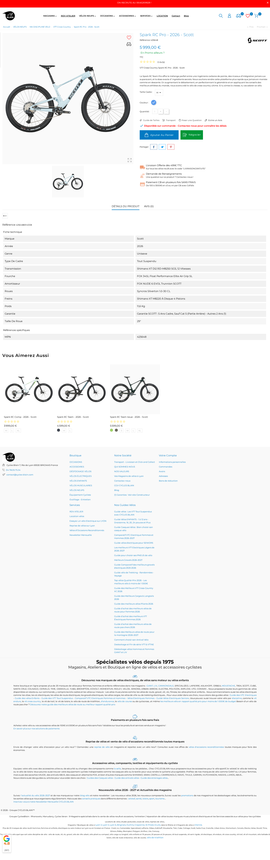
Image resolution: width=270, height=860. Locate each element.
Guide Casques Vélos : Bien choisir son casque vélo (133, 529)
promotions (187, 795)
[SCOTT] (257, 40)
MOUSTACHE (228, 685)
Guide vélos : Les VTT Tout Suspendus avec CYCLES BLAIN (133, 513)
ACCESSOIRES (127, 16)
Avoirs (162, 471)
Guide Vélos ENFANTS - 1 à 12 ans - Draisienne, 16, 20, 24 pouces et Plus (132, 521)
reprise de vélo (102, 747)
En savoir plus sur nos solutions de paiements (36, 728)
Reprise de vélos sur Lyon (82, 525)
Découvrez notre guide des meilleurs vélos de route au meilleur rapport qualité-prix (72, 704)
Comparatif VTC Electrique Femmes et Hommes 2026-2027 (133, 536)
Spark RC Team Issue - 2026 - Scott (129, 417)
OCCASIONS (107, 16)
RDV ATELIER (68, 16)
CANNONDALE (166, 685)
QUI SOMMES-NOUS (124, 466)
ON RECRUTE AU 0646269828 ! (134, 2)
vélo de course (124, 701)
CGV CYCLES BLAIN (124, 485)
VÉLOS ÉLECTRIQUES (81, 476)
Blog (186, 16)
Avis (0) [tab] (149, 206)
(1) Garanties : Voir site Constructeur (132, 495)
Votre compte (168, 455)
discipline (237, 698)
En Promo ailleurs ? (153, 52)
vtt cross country (32, 701)
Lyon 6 (113, 825)
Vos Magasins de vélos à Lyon (129, 476)
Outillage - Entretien (80, 499)
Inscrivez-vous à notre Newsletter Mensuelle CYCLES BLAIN (43, 801)
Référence (145, 40)
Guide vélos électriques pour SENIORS (133, 543)
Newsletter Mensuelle (81, 535)
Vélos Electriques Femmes (140, 698)
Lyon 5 (105, 825)
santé (139, 798)
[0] (238, 16)
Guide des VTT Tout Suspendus (57, 698)
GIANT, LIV (152, 685)
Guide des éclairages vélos (154, 778)
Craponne (140, 825)
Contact (176, 16)
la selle (117, 768)
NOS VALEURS (121, 471)
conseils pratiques (91, 798)
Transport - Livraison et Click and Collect (134, 462)
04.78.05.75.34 (13, 470)
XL (18, 430)
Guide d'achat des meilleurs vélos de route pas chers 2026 (133, 625)
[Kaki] (116, 430)
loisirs (145, 798)
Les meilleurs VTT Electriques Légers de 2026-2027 (134, 549)
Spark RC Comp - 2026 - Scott (20, 417)
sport (151, 798)
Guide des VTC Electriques (243, 695)
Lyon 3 (98, 825)
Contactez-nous (122, 480)
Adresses (163, 476)
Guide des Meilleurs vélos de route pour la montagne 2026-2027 (134, 633)
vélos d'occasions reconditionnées (206, 747)
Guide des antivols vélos (127, 778)
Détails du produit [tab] (125, 206)
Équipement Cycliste (80, 495)
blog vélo (85, 795)
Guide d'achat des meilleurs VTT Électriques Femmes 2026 (130, 618)
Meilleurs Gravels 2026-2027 (128, 560)
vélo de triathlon (155, 837)
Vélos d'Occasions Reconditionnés (87, 530)
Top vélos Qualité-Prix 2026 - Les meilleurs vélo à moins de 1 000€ (131, 582)
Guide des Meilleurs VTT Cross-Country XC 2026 (133, 590)
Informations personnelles (172, 462)
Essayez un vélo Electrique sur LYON (88, 521)
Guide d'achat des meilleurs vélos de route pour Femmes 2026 (133, 610)
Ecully (158, 825)
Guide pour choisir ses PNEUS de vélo (133, 555)
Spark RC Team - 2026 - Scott (73, 417)
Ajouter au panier (162, 135)
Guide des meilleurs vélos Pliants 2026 (133, 604)
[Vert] (111, 430)
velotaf (131, 798)
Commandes (165, 466)
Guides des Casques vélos (100, 778)
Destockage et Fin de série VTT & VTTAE (134, 644)
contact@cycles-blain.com (19, 474)
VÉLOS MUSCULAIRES (81, 485)
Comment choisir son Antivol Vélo (131, 639)
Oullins (130, 825)
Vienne (198, 825)
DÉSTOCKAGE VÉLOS (80, 471)
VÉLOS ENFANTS (78, 480)
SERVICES (146, 16)
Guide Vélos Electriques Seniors (172, 698)
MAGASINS (50, 16)
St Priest (149, 825)
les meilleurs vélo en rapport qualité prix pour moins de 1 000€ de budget (198, 701)
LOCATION (162, 16)
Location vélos (77, 516)
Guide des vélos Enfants (27, 698)
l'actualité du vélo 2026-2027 (35, 795)
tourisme (160, 798)
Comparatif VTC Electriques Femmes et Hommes (100, 698)
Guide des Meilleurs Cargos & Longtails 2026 (134, 597)
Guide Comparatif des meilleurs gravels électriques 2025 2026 (134, 566)
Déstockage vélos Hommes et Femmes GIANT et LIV (134, 650)
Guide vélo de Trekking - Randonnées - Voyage (134, 574)
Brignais (121, 825)
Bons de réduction (168, 480)
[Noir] (58, 430)
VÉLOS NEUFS (87, 16)
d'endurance (107, 701)
